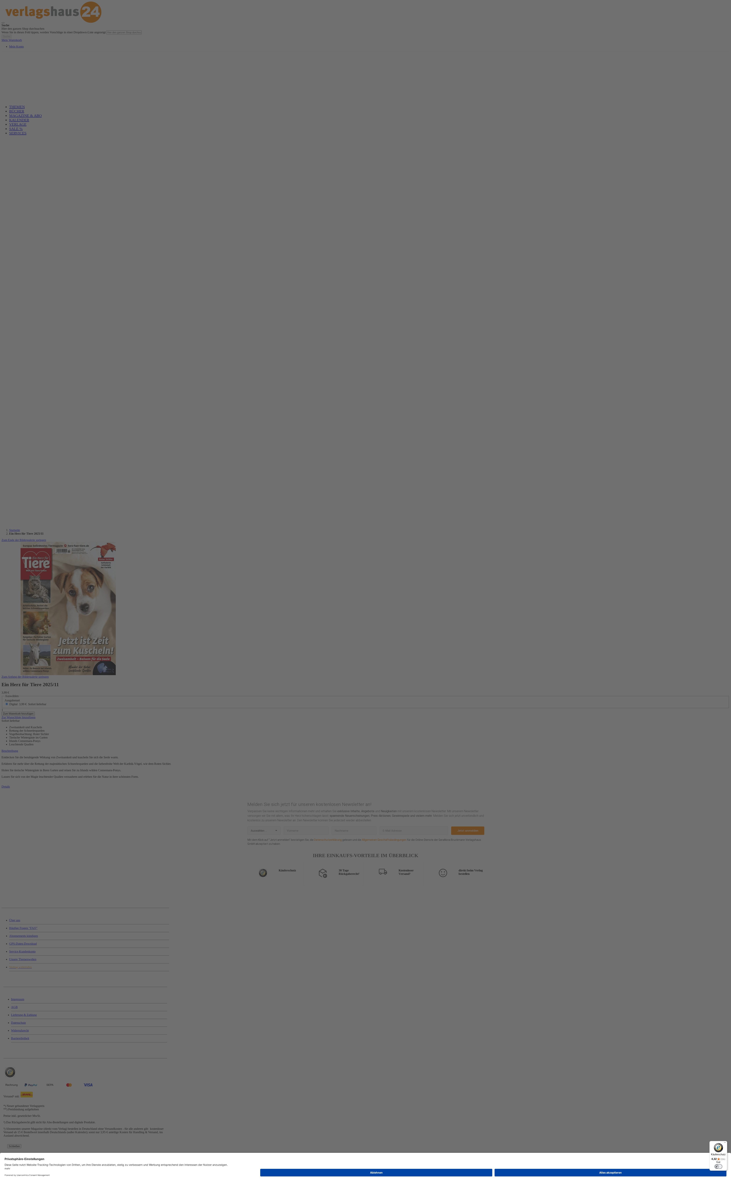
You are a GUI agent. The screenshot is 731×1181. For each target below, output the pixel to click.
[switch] (718, 1166)
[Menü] (725, 1143)
